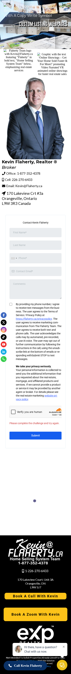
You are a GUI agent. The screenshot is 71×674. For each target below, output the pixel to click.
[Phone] (4, 359)
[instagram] (4, 330)
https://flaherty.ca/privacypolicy (34, 318)
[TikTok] (4, 337)
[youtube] (4, 344)
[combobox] (14, 258)
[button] (67, 11)
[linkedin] (4, 352)
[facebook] (4, 315)
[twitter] (4, 322)
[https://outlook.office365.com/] (35, 501)
